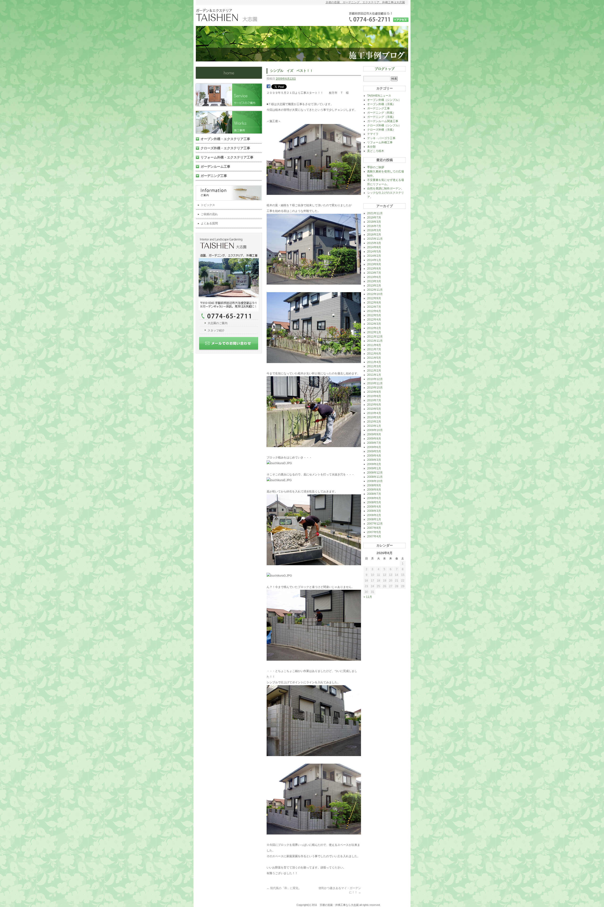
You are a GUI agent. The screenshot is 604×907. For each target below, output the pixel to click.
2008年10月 (375, 481)
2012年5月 (374, 315)
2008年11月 (375, 477)
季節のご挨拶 (375, 167)
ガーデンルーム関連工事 (382, 121)
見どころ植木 (375, 151)
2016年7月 (374, 226)
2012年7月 (374, 306)
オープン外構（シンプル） (384, 100)
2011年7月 (374, 349)
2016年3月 (374, 230)
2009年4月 (374, 455)
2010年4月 (374, 413)
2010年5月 (374, 409)
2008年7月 (374, 494)
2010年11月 (375, 383)
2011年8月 (374, 345)
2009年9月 (374, 434)
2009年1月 (374, 468)
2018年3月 (374, 221)
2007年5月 (374, 532)
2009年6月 (374, 447)
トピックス (208, 205)
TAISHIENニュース (379, 95)
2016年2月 (374, 234)
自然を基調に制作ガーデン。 (385, 188)
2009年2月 (374, 464)
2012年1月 (374, 332)
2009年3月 (374, 460)
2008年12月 (375, 472)
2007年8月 (374, 528)
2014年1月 (374, 260)
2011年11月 (375, 340)
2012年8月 (374, 302)
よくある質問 (209, 223)
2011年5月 (374, 357)
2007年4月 (374, 536)
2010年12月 (375, 379)
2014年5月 (374, 251)
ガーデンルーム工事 (215, 166)
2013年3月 (374, 281)
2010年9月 (374, 392)
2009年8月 (374, 438)
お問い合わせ (230, 345)
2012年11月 (375, 289)
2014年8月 (374, 247)
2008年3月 (374, 511)
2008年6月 (374, 498)
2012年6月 (374, 311)
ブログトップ (384, 69)
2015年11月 (375, 238)
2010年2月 (374, 421)
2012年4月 (374, 319)
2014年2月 (374, 255)
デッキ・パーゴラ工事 (381, 138)
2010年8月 (374, 396)
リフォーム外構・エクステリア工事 (227, 157)
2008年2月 (374, 515)
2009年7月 (374, 443)
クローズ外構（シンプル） (384, 125)
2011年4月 (374, 362)
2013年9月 (374, 264)
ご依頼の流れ (209, 214)
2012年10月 (375, 294)
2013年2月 (374, 285)
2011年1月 (374, 374)
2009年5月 (374, 451)
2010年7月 (374, 400)
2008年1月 (374, 519)
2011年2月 (374, 370)
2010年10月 (375, 387)
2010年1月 (374, 426)
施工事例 (230, 122)
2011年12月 (375, 336)
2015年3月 (374, 243)
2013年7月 (374, 272)
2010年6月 (374, 404)
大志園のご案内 (217, 323)
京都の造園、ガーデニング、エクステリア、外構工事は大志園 (365, 2)
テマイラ (372, 134)
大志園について (230, 276)
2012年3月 (374, 323)
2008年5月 (374, 502)
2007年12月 (375, 523)
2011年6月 (374, 353)
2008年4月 (374, 506)
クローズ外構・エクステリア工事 (225, 148)
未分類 (371, 146)
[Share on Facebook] (268, 87)
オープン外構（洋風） (381, 104)
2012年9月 (374, 298)
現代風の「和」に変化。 (284, 888)
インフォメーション (230, 193)
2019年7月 (374, 217)
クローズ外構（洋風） (381, 129)
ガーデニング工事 (214, 176)
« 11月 (368, 597)
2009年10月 (375, 430)
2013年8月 (374, 268)
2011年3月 (374, 366)
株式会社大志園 (229, 72)
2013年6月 (374, 277)
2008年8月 (374, 489)
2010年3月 (374, 417)
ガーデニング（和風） (381, 112)
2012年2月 (374, 328)
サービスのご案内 (230, 95)
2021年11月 (375, 213)
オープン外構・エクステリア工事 (225, 139)
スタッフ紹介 (216, 330)
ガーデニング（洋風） (381, 117)
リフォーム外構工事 (380, 142)
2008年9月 (374, 485)
